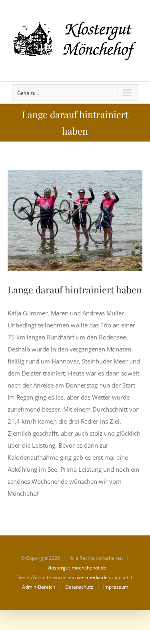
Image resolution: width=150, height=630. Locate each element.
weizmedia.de (92, 577)
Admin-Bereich (38, 587)
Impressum (115, 587)
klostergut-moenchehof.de (77, 567)
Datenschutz (79, 587)
